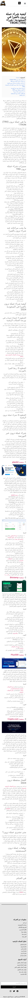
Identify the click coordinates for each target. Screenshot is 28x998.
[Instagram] (10, 991)
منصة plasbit (18, 462)
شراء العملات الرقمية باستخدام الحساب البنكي (15, 688)
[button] (25, 3)
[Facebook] (17, 991)
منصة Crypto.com (16, 719)
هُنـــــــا (7, 574)
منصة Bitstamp (17, 577)
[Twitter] (14, 991)
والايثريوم (15, 633)
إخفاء (18, 77)
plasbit (8, 808)
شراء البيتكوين (13, 535)
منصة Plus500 (17, 655)
